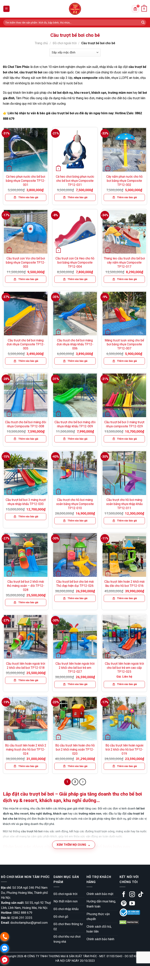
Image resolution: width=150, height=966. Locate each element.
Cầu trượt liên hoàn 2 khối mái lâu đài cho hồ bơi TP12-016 (124, 584)
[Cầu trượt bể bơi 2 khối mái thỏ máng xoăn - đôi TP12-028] (25, 555)
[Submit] (143, 22)
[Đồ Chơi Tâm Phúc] (75, 9)
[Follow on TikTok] (141, 895)
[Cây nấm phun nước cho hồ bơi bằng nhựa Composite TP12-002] (124, 150)
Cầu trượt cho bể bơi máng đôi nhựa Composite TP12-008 (25, 424)
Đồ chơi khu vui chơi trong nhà (67, 939)
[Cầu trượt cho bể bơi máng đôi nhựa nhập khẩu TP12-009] (75, 395)
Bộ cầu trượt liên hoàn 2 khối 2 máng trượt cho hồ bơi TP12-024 (25, 749)
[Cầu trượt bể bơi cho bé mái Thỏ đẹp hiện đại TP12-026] (75, 555)
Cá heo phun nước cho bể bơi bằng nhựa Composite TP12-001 (25, 181)
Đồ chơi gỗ (61, 916)
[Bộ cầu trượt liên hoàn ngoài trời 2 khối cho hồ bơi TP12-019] (124, 718)
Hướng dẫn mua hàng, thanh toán (101, 903)
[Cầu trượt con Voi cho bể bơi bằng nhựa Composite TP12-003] (25, 232)
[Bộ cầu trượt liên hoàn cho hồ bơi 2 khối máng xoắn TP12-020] (75, 718)
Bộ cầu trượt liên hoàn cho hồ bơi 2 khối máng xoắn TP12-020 (75, 749)
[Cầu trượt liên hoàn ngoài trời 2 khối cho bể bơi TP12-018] (25, 637)
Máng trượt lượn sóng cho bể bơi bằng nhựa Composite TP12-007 (124, 344)
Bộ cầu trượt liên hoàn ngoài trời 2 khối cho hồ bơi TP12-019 (124, 749)
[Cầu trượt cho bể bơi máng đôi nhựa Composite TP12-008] (25, 395)
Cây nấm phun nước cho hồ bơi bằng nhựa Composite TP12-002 (124, 181)
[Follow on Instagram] (132, 895)
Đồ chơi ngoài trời (65, 43)
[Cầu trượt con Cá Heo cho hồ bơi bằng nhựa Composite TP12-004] (75, 232)
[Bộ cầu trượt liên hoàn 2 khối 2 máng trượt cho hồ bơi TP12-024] (25, 718)
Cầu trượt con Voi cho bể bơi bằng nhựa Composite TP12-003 (25, 262)
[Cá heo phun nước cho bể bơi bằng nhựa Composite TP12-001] (25, 150)
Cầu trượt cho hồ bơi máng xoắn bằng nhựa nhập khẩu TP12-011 (124, 504)
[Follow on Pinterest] (124, 904)
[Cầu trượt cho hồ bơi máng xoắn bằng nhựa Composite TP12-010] (75, 473)
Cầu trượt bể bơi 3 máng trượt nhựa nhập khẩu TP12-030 (26, 502)
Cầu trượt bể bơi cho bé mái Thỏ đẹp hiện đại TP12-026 (75, 584)
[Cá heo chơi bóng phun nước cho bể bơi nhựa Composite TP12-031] (75, 150)
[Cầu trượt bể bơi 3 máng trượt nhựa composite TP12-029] (124, 395)
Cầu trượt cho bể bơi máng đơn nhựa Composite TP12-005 (26, 344)
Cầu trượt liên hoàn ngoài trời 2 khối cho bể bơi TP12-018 (25, 666)
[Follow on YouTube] (132, 904)
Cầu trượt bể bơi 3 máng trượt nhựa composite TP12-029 (124, 424)
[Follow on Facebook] (124, 895)
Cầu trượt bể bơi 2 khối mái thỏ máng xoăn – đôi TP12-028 (25, 586)
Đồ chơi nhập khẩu (66, 909)
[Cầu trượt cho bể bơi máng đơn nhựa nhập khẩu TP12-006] (75, 313)
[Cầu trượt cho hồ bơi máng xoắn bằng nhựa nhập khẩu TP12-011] (124, 473)
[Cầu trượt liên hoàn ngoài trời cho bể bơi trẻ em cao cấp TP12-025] (124, 637)
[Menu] (6, 9)
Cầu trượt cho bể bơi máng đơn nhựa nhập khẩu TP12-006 (75, 344)
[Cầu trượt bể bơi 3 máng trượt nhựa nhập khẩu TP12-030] (25, 473)
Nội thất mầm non (66, 901)
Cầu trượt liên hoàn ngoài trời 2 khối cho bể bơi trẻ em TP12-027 (75, 668)
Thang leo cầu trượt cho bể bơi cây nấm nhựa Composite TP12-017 (124, 262)
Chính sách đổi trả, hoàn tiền (99, 929)
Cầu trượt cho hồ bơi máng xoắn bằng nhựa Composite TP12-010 (75, 504)
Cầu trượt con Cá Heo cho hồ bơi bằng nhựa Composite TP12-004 (74, 262)
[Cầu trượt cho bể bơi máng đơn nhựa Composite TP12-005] (25, 313)
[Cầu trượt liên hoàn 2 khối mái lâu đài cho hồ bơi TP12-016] (124, 555)
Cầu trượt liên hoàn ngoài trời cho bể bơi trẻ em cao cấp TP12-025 (124, 668)
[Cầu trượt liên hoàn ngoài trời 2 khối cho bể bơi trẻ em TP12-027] (75, 637)
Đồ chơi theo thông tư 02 (68, 926)
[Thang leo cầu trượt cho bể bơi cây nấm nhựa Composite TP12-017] (124, 232)
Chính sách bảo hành (100, 939)
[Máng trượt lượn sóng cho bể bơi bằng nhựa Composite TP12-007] (124, 313)
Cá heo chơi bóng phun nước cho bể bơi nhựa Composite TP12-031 (75, 181)
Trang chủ (41, 43)
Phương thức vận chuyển (98, 916)
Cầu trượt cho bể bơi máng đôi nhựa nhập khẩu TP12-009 (75, 424)
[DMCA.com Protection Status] (129, 922)
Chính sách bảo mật (100, 894)
